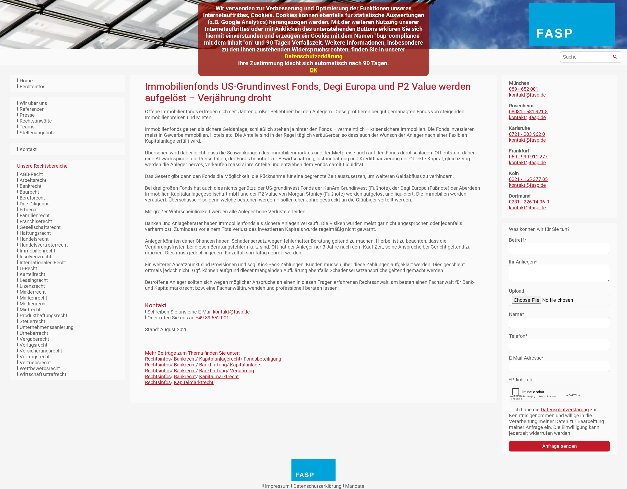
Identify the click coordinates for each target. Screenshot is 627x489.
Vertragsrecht (35, 357)
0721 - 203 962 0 (527, 134)
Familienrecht (35, 215)
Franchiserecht (36, 221)
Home (26, 81)
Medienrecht (33, 304)
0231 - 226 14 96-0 (529, 202)
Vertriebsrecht (35, 362)
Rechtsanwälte (36, 121)
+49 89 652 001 (212, 318)
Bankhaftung (213, 365)
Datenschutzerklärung (314, 56)
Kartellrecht (32, 274)
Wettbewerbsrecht (40, 368)
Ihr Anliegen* (523, 262)
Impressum (277, 486)
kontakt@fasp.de (231, 312)
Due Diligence (34, 204)
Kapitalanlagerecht (220, 359)
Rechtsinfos (32, 86)
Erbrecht (29, 210)
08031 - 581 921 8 (528, 111)
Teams (27, 127)
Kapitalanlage (245, 365)
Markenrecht (33, 298)
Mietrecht (30, 310)
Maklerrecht (33, 292)
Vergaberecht (34, 339)
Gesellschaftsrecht (40, 227)
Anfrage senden (559, 446)
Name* (516, 314)
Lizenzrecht (32, 286)
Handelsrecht (34, 239)
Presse (27, 115)
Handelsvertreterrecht (44, 245)
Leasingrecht (34, 280)
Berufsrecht (32, 198)
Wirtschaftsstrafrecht (43, 374)
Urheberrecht (34, 333)
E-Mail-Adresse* (526, 358)
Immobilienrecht (37, 251)
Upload (516, 291)
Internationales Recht (43, 262)
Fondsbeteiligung (262, 359)
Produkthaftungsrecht (43, 315)
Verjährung (242, 371)
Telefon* (518, 336)
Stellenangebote (37, 133)
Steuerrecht (32, 321)
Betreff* (517, 240)
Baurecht (29, 192)
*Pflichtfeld (521, 380)
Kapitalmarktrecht (219, 376)
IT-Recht (28, 268)
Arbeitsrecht (33, 180)
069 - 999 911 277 (528, 157)
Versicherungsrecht (41, 351)
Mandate (354, 486)
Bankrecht (31, 186)
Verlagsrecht (34, 345)
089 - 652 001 (523, 89)
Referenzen (32, 109)
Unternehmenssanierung (46, 327)
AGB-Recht (31, 174)
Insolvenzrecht (35, 257)
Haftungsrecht (35, 233)
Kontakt (28, 149)
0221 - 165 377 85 (528, 179)
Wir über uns (33, 103)
